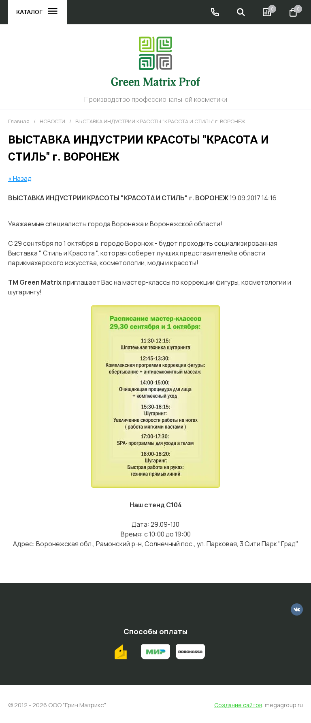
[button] (215, 12)
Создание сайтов (238, 705)
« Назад (20, 178)
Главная (19, 121)
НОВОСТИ (52, 121)
